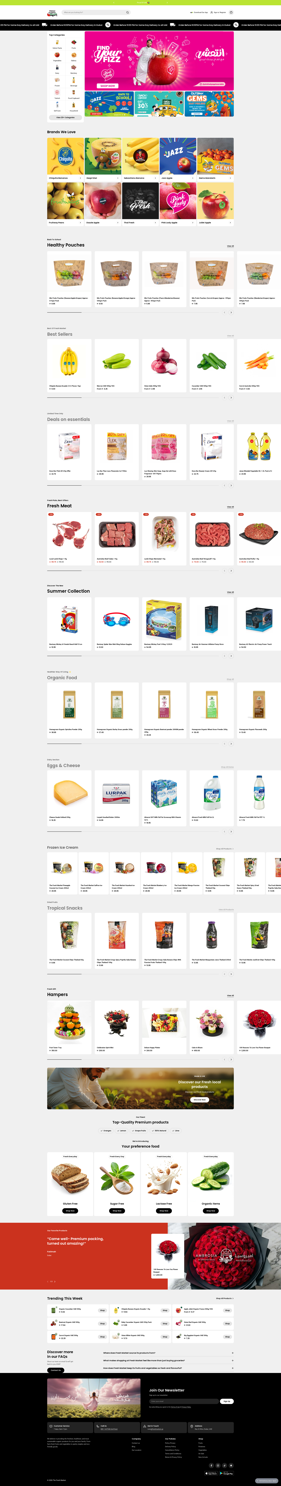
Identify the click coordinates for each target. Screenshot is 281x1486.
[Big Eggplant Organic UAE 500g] (178, 1336)
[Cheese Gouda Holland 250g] (69, 792)
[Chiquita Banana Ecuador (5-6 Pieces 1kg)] (69, 361)
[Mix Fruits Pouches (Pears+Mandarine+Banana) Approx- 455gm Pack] (164, 273)
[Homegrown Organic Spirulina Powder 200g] (69, 704)
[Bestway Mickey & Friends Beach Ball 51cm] (69, 619)
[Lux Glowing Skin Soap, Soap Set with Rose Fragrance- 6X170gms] (164, 446)
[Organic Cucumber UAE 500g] (53, 1310)
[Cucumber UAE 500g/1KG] (212, 361)
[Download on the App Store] (211, 1473)
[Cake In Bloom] (212, 1023)
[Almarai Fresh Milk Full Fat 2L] (212, 792)
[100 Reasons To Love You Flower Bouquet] (167, 1250)
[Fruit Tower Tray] (69, 1023)
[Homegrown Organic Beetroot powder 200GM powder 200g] (164, 704)
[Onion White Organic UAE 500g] (115, 1336)
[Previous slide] (224, 312)
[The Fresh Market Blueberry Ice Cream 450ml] (156, 867)
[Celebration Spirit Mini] (117, 1023)
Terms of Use (175, 1407)
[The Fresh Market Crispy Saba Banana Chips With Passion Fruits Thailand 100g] (164, 935)
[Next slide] (231, 312)
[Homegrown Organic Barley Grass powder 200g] (117, 704)
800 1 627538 (105, 1429)
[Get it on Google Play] (226, 1473)
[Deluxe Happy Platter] (164, 1023)
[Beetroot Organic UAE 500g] (53, 1323)
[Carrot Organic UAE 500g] (53, 1336)
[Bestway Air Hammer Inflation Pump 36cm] (212, 619)
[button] (114, 2)
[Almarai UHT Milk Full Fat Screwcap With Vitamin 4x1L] (164, 792)
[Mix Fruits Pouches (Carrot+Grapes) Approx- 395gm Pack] (212, 273)
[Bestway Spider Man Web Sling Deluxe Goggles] (117, 619)
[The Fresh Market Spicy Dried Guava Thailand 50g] (250, 867)
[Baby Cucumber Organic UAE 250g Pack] (115, 1323)
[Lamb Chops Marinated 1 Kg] (164, 534)
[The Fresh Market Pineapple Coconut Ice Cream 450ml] (62, 867)
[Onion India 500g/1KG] (164, 361)
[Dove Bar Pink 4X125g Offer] (69, 446)
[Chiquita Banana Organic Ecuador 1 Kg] (115, 1310)
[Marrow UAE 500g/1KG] (117, 361)
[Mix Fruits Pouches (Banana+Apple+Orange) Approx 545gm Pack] (117, 273)
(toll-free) (114, 1429)
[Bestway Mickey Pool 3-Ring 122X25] (164, 619)
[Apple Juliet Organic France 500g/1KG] (178, 1310)
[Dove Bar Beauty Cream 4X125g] (212, 446)
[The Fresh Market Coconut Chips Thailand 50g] (218, 867)
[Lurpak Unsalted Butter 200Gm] (117, 792)
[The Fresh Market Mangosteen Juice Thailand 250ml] (212, 935)
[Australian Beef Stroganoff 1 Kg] (212, 534)
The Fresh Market (59, 1480)
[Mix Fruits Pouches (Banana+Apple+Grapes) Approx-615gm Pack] (69, 273)
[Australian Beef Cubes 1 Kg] (117, 534)
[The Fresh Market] (37, 25)
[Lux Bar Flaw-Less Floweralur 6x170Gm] (117, 446)
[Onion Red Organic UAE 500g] (178, 1323)
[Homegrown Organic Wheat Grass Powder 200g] (212, 704)
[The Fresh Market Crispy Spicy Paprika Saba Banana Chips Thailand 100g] (117, 935)
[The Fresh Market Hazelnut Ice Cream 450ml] (125, 867)
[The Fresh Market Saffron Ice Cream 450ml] (93, 867)
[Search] (127, 12)
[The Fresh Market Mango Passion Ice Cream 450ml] (187, 867)
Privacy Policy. (186, 1407)
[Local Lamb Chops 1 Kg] (69, 534)
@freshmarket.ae (157, 1429)
